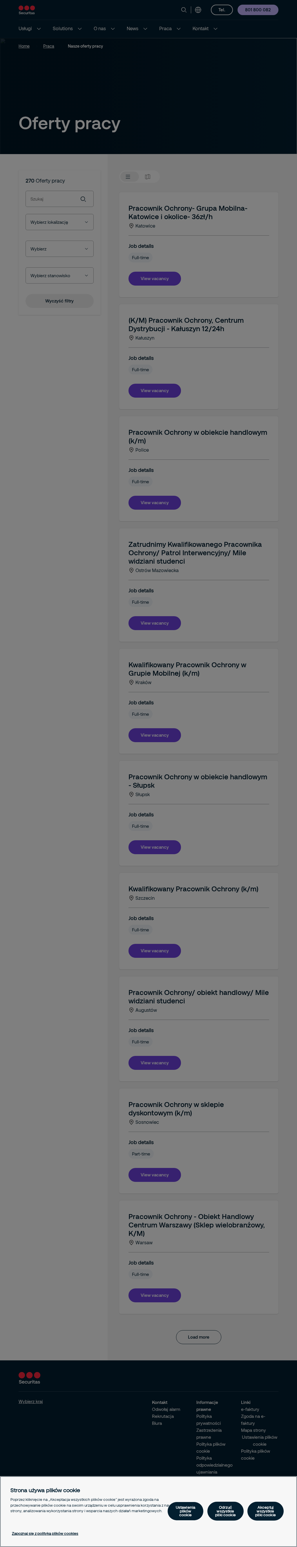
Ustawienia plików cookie (185, 1511)
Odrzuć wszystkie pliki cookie (225, 1511)
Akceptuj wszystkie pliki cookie (265, 1511)
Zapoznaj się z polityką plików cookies (45, 1533)
